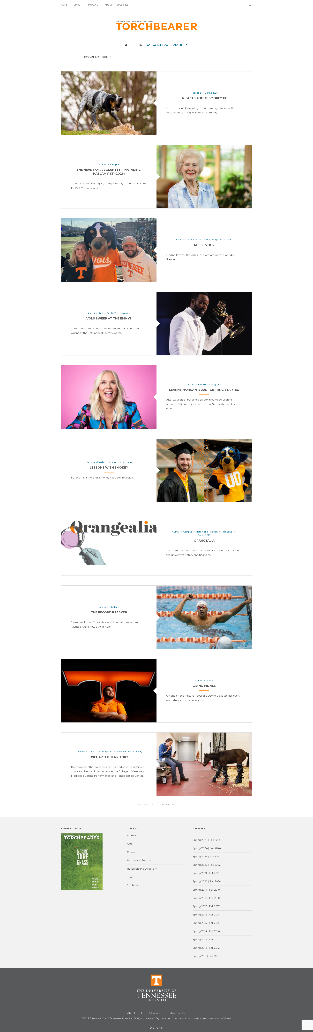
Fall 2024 (215, 848)
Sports (131, 877)
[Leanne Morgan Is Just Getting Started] (108, 397)
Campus (132, 852)
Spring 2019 (200, 889)
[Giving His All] (108, 690)
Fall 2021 (214, 873)
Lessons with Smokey (109, 467)
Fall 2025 (215, 839)
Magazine (92, 5)
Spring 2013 (200, 939)
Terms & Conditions (152, 1013)
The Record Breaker (109, 612)
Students (132, 885)
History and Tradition (139, 860)
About (108, 5)
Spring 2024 (200, 848)
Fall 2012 (214, 947)
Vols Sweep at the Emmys (109, 318)
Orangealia (204, 540)
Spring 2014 (200, 931)
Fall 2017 (214, 906)
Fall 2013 (214, 939)
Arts (129, 843)
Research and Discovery (142, 868)
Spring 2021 (200, 873)
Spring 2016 (200, 914)
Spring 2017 (200, 906)
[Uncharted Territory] (204, 764)
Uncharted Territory (109, 757)
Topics (76, 5)
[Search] (250, 5)
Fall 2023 (215, 856)
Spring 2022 (200, 864)
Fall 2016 (214, 914)
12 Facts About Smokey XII (204, 98)
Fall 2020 (215, 881)
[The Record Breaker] (204, 617)
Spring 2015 (200, 922)
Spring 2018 (200, 898)
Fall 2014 (214, 931)
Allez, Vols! (204, 245)
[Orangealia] (108, 543)
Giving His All (204, 686)
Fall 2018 (214, 898)
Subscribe (122, 5)
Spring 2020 (200, 881)
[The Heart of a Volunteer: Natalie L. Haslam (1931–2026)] (204, 176)
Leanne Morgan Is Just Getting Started (204, 390)
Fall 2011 (214, 956)
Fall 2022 (215, 864)
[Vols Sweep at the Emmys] (204, 323)
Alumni (131, 835)
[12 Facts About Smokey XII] (108, 103)
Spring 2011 (199, 956)
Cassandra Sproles (98, 57)
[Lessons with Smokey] (204, 470)
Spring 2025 (200, 839)
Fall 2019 (214, 889)
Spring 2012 (200, 947)
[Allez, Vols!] (108, 250)
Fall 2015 (214, 922)
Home (64, 5)
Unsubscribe (178, 1013)
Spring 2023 (200, 856)
